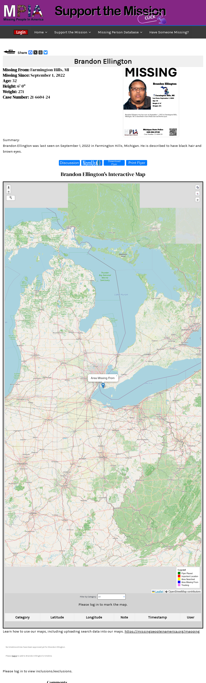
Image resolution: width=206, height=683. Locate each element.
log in (14, 656)
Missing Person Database (118, 32)
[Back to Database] (10, 52)
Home (39, 32)
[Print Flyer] (136, 163)
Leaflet (159, 591)
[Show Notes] (197, 199)
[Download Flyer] (114, 163)
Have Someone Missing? (169, 32)
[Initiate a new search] (10, 197)
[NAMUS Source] (91, 163)
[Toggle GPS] (197, 187)
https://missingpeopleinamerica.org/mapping (162, 631)
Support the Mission (70, 32)
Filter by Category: (88, 597)
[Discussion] (69, 163)
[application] (45, 32)
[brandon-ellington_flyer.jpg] (151, 102)
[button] (103, 385)
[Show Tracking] (197, 193)
